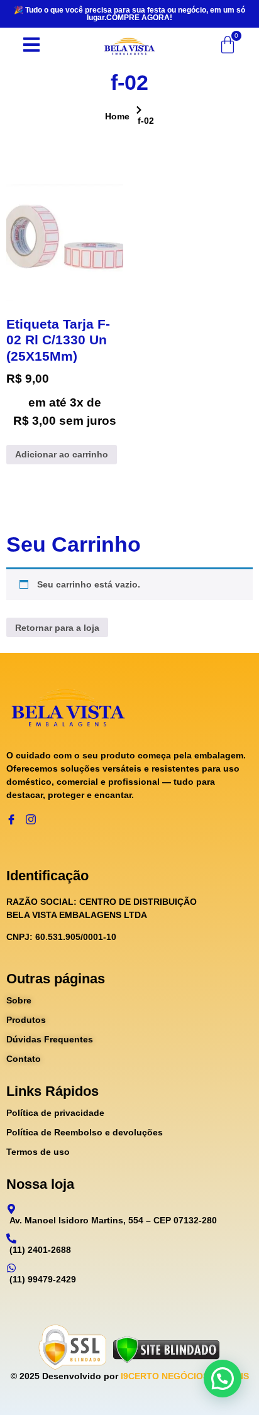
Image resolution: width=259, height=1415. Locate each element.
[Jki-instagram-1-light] (31, 819)
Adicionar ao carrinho (61, 454)
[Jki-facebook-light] (11, 819)
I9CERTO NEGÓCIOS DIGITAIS (185, 1376)
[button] (222, 1378)
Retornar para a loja (57, 628)
